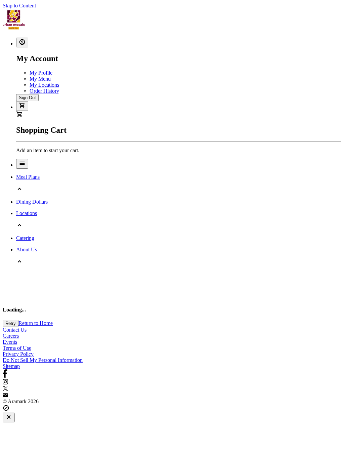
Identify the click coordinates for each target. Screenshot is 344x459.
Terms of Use (17, 348)
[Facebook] (172, 374)
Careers (11, 336)
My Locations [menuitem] (44, 85)
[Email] (172, 395)
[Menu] (22, 164)
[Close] (9, 417)
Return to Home (35, 323)
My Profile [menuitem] (41, 73)
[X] (172, 389)
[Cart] (22, 106)
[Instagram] (172, 382)
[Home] (14, 29)
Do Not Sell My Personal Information (43, 360)
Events (10, 342)
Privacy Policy (18, 354)
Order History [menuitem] (44, 91)
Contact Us (15, 330)
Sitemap (11, 366)
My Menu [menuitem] (40, 79)
